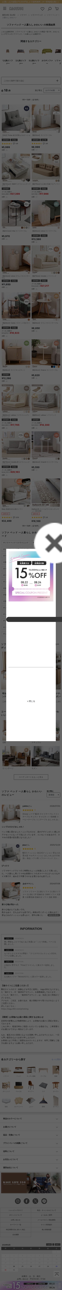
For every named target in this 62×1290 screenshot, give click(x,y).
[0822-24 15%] (31, 576)
